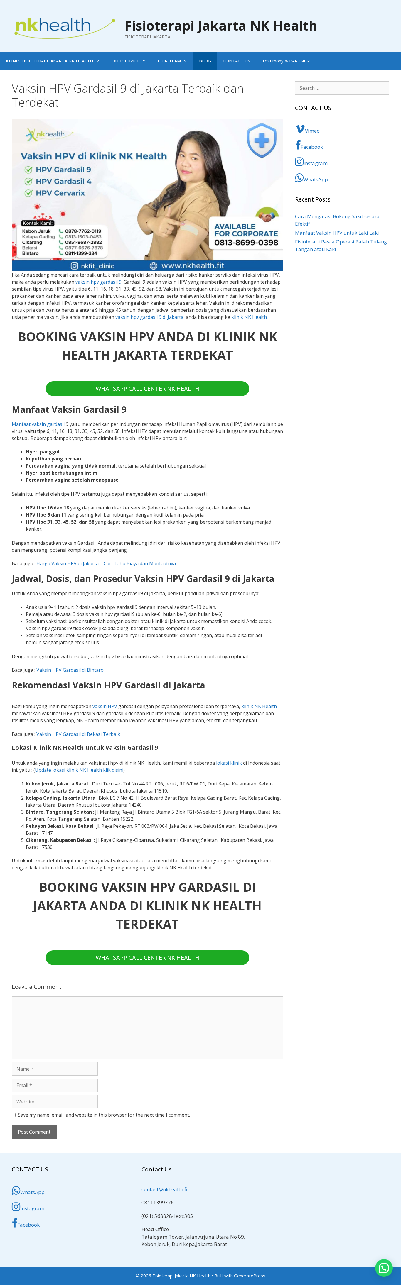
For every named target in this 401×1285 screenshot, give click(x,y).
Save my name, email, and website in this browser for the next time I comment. (104, 1115)
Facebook (312, 146)
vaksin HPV (104, 706)
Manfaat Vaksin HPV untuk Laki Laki (337, 232)
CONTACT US (236, 61)
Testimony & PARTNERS (287, 61)
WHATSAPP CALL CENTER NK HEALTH (147, 388)
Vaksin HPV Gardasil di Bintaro (70, 670)
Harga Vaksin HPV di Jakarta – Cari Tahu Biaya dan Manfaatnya (106, 563)
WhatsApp (316, 179)
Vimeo (312, 130)
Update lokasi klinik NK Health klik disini (79, 770)
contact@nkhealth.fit (165, 1189)
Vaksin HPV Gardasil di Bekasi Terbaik (78, 734)
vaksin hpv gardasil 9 (98, 282)
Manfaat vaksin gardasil (38, 424)
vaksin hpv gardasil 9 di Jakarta (149, 317)
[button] (384, 1268)
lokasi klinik (229, 763)
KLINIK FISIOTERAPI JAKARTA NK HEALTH (49, 61)
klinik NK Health (249, 317)
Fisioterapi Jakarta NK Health (220, 25)
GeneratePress (249, 1276)
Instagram (316, 163)
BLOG (205, 61)
